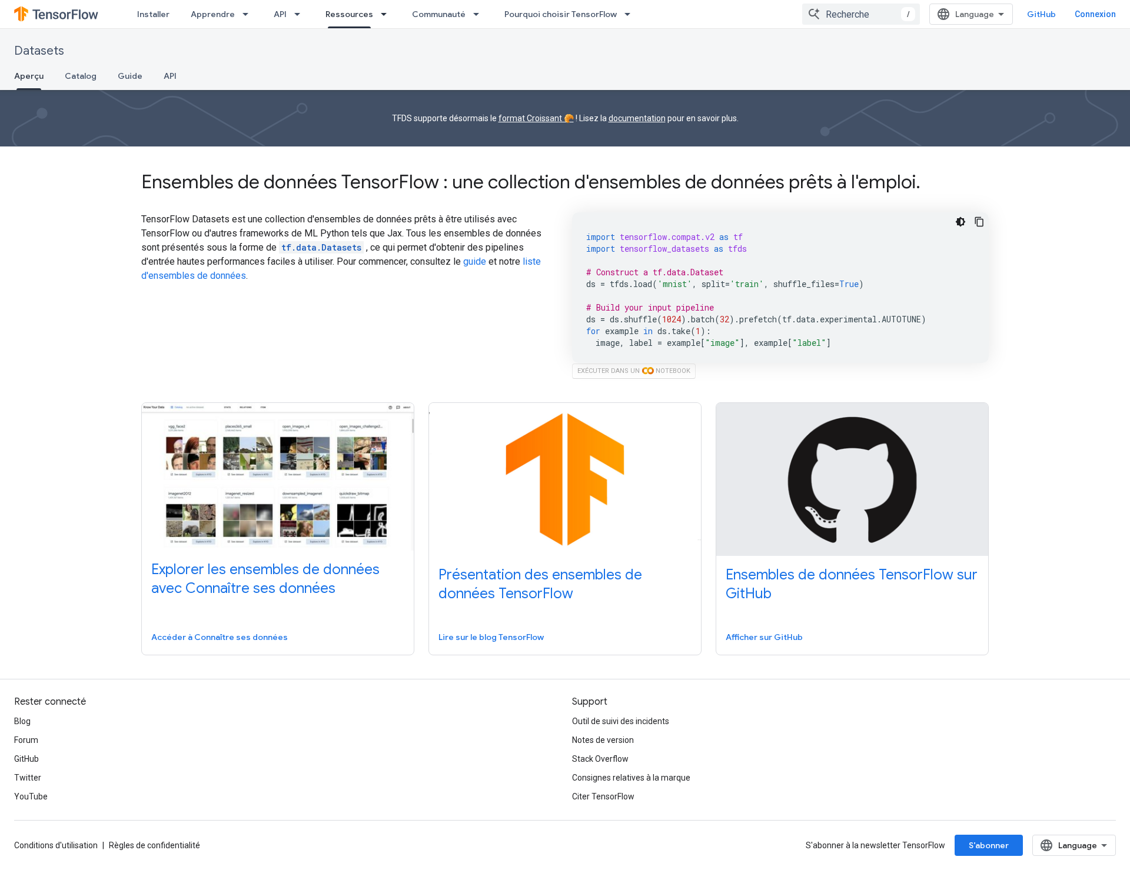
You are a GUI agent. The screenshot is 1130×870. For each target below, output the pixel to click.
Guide (130, 76)
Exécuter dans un (633, 371)
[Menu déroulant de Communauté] (480, 14)
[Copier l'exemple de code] (979, 221)
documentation (637, 118)
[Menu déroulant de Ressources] (387, 14)
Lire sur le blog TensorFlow (491, 637)
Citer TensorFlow (603, 796)
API (280, 14)
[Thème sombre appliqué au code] (960, 221)
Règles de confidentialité (154, 845)
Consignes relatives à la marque (631, 777)
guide (474, 261)
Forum (26, 740)
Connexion (1095, 14)
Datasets (39, 51)
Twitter (27, 777)
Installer (153, 14)
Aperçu (29, 76)
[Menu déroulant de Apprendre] (249, 14)
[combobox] (861, 14)
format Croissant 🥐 (536, 118)
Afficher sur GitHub (764, 637)
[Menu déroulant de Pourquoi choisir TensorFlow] (631, 14)
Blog (22, 721)
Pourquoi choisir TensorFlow (560, 14)
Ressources (349, 14)
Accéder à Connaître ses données (219, 637)
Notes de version (603, 740)
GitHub (1041, 14)
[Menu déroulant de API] (301, 14)
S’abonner (989, 845)
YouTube (31, 796)
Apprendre (213, 14)
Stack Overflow (600, 759)
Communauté (439, 14)
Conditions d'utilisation (56, 845)
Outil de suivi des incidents (620, 721)
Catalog (81, 76)
